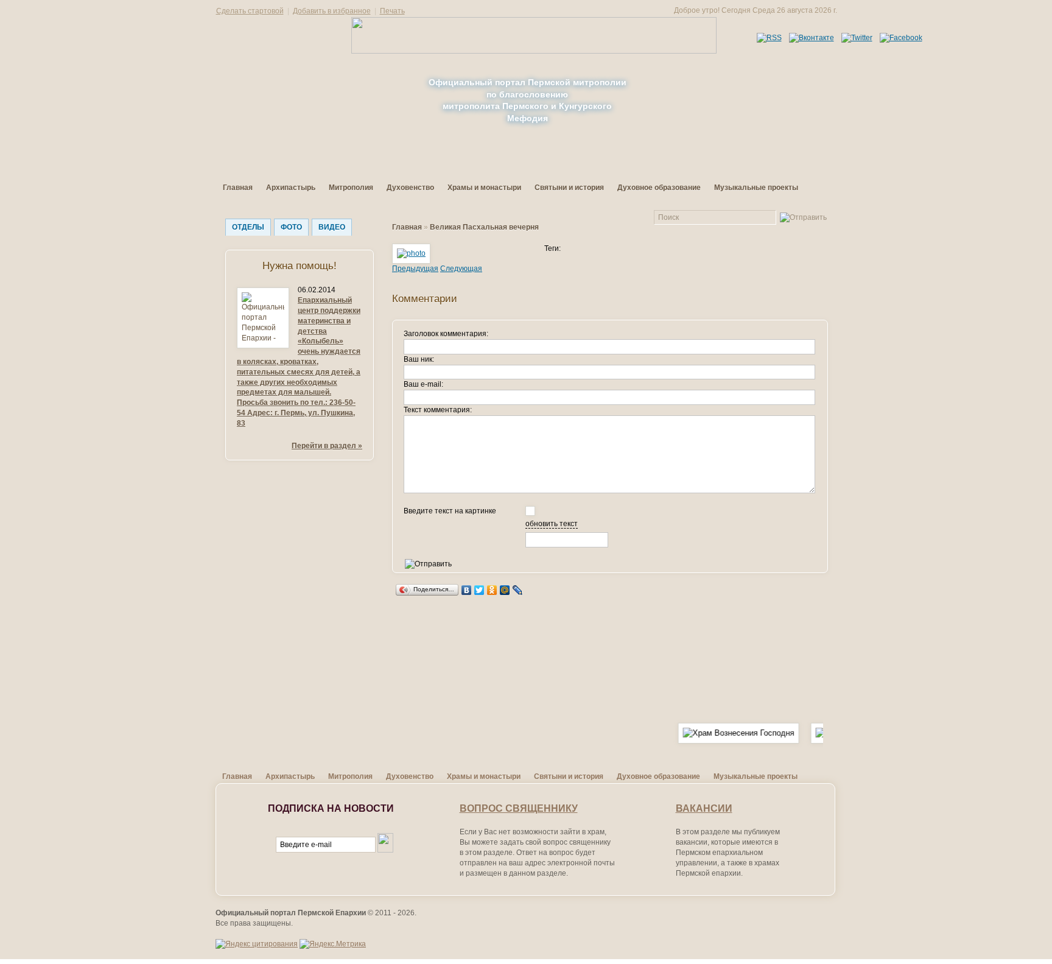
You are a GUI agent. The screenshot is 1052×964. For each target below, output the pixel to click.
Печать (392, 11)
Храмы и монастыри (484, 187)
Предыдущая (415, 268)
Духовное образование (659, 187)
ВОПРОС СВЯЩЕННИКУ (519, 808)
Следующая (461, 268)
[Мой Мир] (505, 590)
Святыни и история (569, 187)
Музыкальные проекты (756, 187)
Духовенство (410, 187)
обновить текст (551, 523)
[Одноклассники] (492, 590)
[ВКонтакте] (466, 590)
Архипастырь (290, 187)
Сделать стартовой (250, 11)
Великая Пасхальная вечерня (484, 227)
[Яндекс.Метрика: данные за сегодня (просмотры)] (333, 944)
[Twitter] (479, 590)
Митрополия (351, 187)
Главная (238, 187)
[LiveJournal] (517, 590)
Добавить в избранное (332, 11)
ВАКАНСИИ (704, 808)
